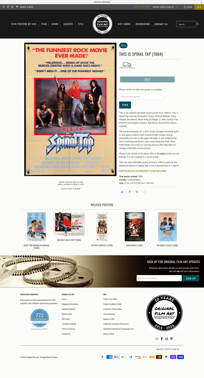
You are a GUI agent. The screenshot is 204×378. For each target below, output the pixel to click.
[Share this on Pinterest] (137, 192)
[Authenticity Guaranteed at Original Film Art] (20, 332)
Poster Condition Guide (112, 304)
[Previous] (24, 231)
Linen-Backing (109, 314)
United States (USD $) (163, 7)
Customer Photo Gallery (112, 309)
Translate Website (69, 324)
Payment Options (68, 309)
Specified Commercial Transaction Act (118, 329)
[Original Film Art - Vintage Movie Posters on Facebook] (8, 7)
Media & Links (108, 319)
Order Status (26, 7)
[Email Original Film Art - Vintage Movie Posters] (3, 7)
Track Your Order (110, 299)
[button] (26, 24)
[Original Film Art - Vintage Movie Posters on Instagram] (12, 7)
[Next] (180, 231)
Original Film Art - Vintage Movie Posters (42, 357)
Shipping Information (70, 304)
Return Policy (67, 314)
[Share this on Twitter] (122, 192)
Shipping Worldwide (102, 2)
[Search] (197, 24)
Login (189, 7)
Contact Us (66, 334)
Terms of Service (68, 329)
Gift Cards (66, 319)
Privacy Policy (108, 334)
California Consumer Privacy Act (116, 324)
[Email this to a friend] (144, 192)
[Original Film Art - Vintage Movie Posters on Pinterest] (17, 7)
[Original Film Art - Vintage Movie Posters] (102, 24)
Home (64, 299)
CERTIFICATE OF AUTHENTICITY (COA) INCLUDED (142, 171)
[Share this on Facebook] (130, 192)
